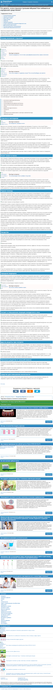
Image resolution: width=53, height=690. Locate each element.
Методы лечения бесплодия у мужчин (12, 426)
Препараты (3, 621)
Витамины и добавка (6, 617)
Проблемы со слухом (6, 606)
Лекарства (5, 20)
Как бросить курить (6, 614)
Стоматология (4, 601)
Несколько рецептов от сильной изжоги (12, 26)
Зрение (2, 619)
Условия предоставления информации (9, 688)
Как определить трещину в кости (17, 123)
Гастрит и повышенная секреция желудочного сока (14, 23)
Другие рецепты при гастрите (9, 24)
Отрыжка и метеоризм (8, 16)
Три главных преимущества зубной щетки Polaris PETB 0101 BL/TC (21, 444)
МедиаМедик (7, 1)
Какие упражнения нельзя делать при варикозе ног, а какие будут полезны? (24, 576)
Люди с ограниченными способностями (10, 603)
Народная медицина (8, 22)
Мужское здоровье (5, 609)
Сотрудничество (21, 677)
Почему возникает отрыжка (9, 15)
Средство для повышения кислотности (12, 27)
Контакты (35, 2)
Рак (2, 600)
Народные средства (5, 597)
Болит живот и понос (7, 18)
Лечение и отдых (5, 607)
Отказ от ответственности (25, 688)
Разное (2, 422)
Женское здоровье (5, 620)
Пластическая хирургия (6, 613)
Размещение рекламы (23, 679)
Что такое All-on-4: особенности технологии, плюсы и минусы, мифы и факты (24, 408)
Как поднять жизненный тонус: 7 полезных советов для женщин (21, 478)
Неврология (4, 610)
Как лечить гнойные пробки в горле (17, 287)
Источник (3, 383)
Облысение (3, 604)
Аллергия (3, 596)
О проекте (30, 2)
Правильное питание (6, 611)
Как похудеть (4, 623)
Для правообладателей (23, 680)
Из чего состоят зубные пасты (10, 461)
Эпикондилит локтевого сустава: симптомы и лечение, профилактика (22, 497)
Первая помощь (6, 19)
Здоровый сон (4, 616)
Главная (25, 2)
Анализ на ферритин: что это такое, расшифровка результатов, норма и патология (28, 54)
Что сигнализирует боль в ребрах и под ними (20, 175)
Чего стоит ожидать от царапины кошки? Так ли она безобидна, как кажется (27, 73)
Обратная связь (4, 679)
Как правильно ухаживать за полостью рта (14, 538)
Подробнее (49, 421)
